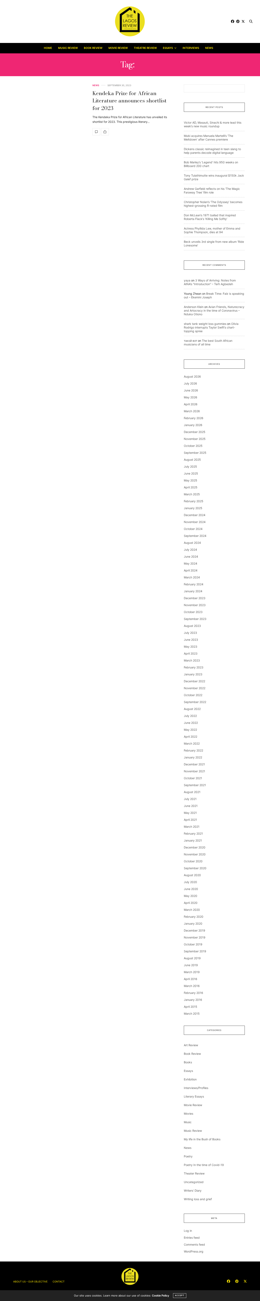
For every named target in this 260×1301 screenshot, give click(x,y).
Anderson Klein (194, 307)
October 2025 (193, 445)
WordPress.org (193, 1251)
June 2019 (191, 965)
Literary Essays (194, 1096)
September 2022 (195, 702)
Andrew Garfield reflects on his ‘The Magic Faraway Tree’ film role (212, 190)
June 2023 (191, 639)
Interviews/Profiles (196, 1088)
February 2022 (193, 750)
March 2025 (192, 494)
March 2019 (192, 972)
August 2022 (192, 709)
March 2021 (191, 826)
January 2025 (193, 508)
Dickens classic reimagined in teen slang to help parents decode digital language (212, 150)
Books (188, 1062)
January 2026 (193, 425)
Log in (188, 1230)
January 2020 (193, 923)
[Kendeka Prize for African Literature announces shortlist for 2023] (96, 131)
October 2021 (193, 778)
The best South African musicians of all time (208, 342)
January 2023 (193, 674)
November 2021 (194, 771)
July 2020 (190, 882)
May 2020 (190, 896)
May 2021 (190, 812)
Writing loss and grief (198, 1199)
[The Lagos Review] (130, 21)
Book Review (93, 47)
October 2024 (193, 529)
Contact (59, 1281)
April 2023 (190, 653)
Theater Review (194, 1173)
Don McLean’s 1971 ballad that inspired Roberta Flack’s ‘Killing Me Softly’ (210, 217)
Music (188, 1122)
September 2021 (195, 785)
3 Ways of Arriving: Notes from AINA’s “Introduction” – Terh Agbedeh (210, 282)
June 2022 (191, 722)
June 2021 (191, 806)
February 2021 (193, 833)
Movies (188, 1113)
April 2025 (190, 487)
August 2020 (192, 875)
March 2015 (192, 1013)
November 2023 (195, 605)
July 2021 (190, 799)
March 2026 (192, 411)
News (209, 47)
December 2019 (194, 930)
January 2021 (193, 840)
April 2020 (190, 902)
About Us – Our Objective (30, 1281)
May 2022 (190, 729)
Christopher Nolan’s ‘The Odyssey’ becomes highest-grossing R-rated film (213, 203)
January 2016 (193, 999)
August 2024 (192, 542)
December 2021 (194, 764)
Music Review (68, 47)
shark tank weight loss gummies (205, 323)
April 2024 (190, 570)
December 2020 (194, 847)
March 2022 (192, 743)
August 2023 (192, 625)
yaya (187, 280)
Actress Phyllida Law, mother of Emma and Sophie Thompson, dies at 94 (212, 230)
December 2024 (194, 515)
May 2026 (190, 397)
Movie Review (118, 47)
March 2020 (192, 909)
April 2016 (190, 979)
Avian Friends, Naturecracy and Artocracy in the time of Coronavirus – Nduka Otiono (214, 310)
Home (48, 47)
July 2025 (190, 466)
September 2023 (195, 619)
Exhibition (190, 1079)
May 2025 (190, 480)
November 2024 (195, 522)
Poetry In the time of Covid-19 (204, 1165)
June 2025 (191, 473)
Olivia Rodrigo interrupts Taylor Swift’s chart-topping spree (211, 327)
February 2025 (193, 501)
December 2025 (194, 432)
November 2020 (195, 854)
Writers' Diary (193, 1190)
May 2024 (190, 563)
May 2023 (190, 646)
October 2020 (193, 861)
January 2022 (193, 757)
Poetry (188, 1156)
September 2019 (195, 951)
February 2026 (193, 418)
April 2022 (190, 736)
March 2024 (192, 577)
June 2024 (191, 556)
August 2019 (192, 958)
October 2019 (193, 944)
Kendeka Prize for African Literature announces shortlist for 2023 (129, 100)
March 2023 (192, 660)
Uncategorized (194, 1182)
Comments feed (194, 1244)
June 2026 (191, 390)
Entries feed (192, 1237)
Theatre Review (145, 47)
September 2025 (195, 452)
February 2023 (193, 667)
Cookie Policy (160, 1295)
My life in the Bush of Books (202, 1139)
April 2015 (190, 1006)
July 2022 (190, 716)
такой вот (190, 340)
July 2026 (190, 383)
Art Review (191, 1045)
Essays (168, 47)
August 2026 (192, 376)
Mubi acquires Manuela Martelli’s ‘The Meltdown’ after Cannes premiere (208, 137)
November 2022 (194, 688)
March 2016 (192, 986)
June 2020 (191, 889)
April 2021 (190, 819)
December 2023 (194, 598)
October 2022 (193, 695)
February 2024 (193, 584)
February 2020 (193, 916)
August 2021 (192, 792)
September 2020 (195, 868)
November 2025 (195, 439)
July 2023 (190, 632)
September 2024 (195, 535)
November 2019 (194, 937)
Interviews (191, 47)
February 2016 (193, 992)
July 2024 (190, 549)
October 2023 (193, 612)
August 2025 (192, 459)
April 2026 (190, 404)
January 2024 (193, 591)
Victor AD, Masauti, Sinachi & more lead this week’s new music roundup (212, 124)
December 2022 (194, 681)
